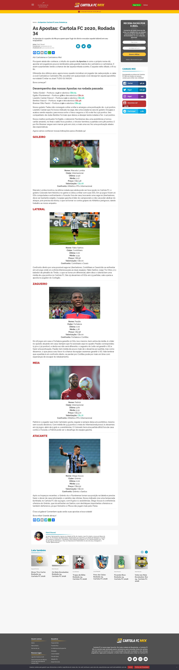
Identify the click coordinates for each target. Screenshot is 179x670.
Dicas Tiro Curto (55, 662)
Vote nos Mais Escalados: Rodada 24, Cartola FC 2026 (143, 578)
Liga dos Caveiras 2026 (37, 657)
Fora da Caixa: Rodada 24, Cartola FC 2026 (100, 577)
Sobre (32, 643)
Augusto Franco (35, 568)
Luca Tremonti (96, 571)
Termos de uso (35, 648)
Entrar (146, 5)
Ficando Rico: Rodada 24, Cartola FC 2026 (121, 577)
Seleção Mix (54, 659)
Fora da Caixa (55, 656)
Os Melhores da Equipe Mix (58, 648)
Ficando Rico (54, 645)
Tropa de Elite (55, 643)
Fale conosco (34, 645)
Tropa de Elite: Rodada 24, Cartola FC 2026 (80, 577)
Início (34, 22)
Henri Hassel (41, 44)
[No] (177, 667)
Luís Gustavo (76, 571)
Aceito (130, 667)
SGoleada (53, 651)
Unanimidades (55, 653)
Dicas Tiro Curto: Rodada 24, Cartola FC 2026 (38, 574)
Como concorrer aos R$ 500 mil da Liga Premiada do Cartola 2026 (39, 661)
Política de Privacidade (142, 667)
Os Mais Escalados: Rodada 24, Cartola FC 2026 (60, 574)
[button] (142, 552)
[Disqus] (69, 610)
